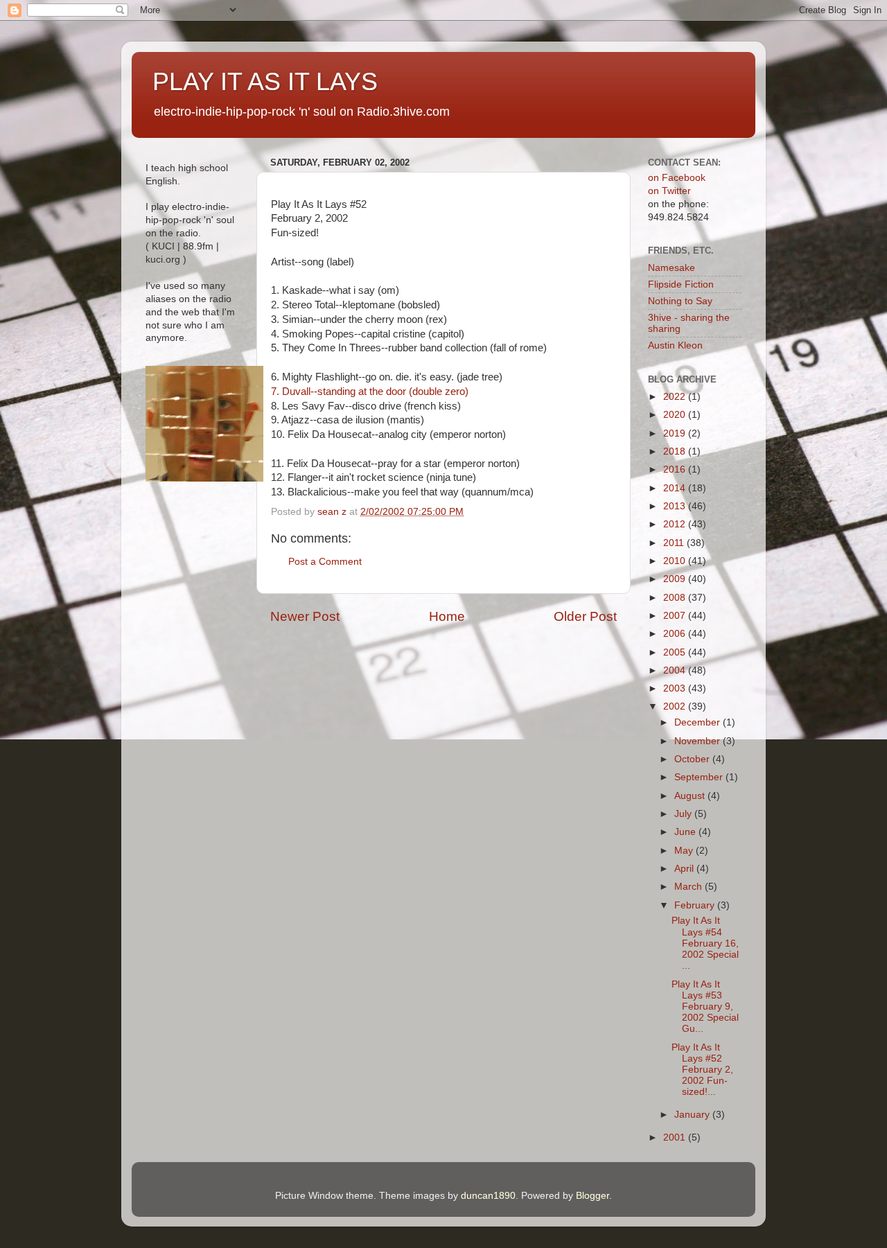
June (686, 832)
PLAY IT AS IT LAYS (265, 81)
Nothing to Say (680, 301)
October (693, 759)
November (698, 741)
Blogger (592, 1195)
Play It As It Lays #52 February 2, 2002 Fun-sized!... (702, 1070)
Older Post (585, 616)
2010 (675, 561)
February (695, 905)
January (693, 1114)
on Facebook (676, 178)
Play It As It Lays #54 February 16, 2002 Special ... (705, 943)
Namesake (671, 268)
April (685, 868)
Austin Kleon (675, 345)
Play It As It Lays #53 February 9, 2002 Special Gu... (705, 1007)
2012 (675, 524)
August (691, 796)
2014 (675, 488)
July (684, 814)
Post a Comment (325, 561)
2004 (675, 670)
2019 (675, 433)
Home (447, 616)
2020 (675, 415)
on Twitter (669, 191)
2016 (675, 469)
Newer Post (305, 616)
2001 (675, 1137)
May (685, 850)
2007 (675, 615)
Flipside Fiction (681, 284)
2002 (675, 706)
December (698, 722)
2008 (675, 597)
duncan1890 (488, 1195)
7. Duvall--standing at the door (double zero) (369, 391)
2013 (675, 506)
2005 (675, 652)
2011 (675, 543)
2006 (675, 634)
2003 (675, 688)
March (689, 886)
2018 (675, 451)
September (700, 777)
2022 (675, 397)
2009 (675, 579)
